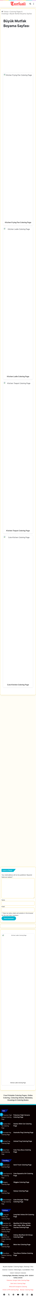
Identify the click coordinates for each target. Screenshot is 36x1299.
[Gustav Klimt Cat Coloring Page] (6, 1126)
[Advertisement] (18, 52)
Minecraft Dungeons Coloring (18, 1286)
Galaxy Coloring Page (20, 1191)
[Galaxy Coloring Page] (6, 1193)
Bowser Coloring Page (26, 1289)
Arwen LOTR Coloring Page (11, 1289)
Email (3, 906)
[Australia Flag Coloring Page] (6, 1135)
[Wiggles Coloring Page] (6, 1185)
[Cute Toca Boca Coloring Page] (6, 1152)
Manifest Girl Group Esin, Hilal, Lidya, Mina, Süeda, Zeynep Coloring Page (22, 1225)
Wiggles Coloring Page (21, 1182)
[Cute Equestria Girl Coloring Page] (6, 1176)
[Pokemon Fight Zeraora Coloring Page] (6, 1117)
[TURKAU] (18, 4)
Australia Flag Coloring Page (23, 1132)
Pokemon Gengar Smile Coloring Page (18, 1280)
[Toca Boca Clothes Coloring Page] (6, 1256)
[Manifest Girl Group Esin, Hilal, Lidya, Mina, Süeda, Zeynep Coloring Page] (6, 1227)
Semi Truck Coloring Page (22, 1165)
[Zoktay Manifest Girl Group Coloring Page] (6, 1238)
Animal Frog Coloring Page (22, 1141)
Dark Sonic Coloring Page (18, 1283)
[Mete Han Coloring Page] (6, 1247)
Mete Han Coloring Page (21, 1244)
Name (3, 900)
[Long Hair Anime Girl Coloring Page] (6, 1217)
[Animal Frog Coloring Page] (6, 1144)
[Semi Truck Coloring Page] (6, 1167)
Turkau (5, 12)
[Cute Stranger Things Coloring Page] (6, 1202)
